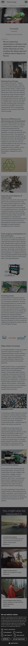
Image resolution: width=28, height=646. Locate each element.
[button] (14, 643)
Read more (18, 626)
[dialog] (14, 629)
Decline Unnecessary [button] (19, 639)
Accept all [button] (5, 639)
